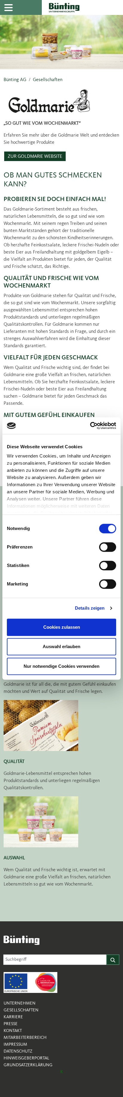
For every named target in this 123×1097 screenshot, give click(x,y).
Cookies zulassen (61, 627)
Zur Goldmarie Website (35, 156)
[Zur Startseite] (82, 7)
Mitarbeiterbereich (25, 1037)
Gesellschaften (47, 80)
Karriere (13, 1017)
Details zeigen (89, 608)
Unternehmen (20, 1003)
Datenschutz (18, 1051)
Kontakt (13, 1030)
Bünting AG (15, 80)
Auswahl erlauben (61, 646)
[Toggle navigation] (8, 7)
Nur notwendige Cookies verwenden (61, 666)
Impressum (15, 1044)
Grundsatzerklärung (28, 1065)
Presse (11, 1024)
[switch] (107, 547)
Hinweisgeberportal (26, 1058)
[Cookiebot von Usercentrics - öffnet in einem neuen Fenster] (90, 425)
